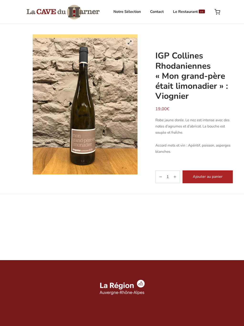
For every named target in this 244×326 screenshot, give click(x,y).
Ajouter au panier (208, 176)
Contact (157, 11)
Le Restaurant (188, 11)
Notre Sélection (127, 11)
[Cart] (217, 12)
